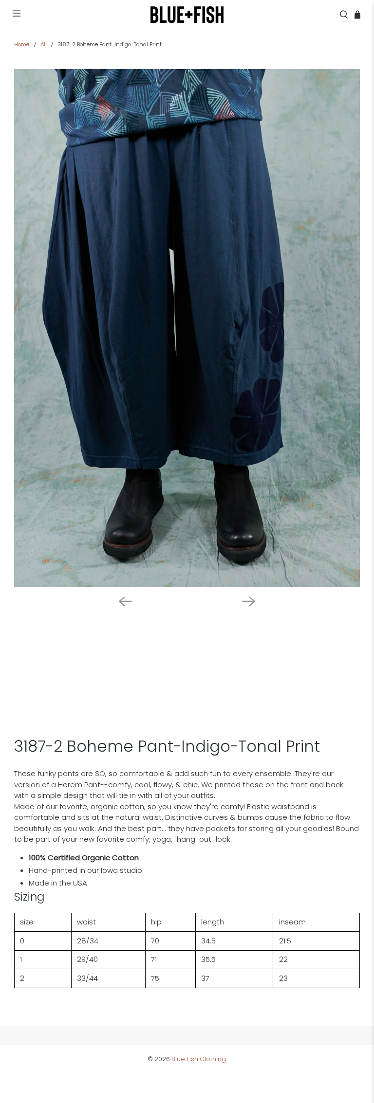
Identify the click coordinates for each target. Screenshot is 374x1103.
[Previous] (125, 601)
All (43, 44)
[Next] (249, 601)
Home (21, 44)
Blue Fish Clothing (198, 1059)
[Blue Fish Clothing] (187, 14)
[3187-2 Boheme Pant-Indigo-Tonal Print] (187, 328)
